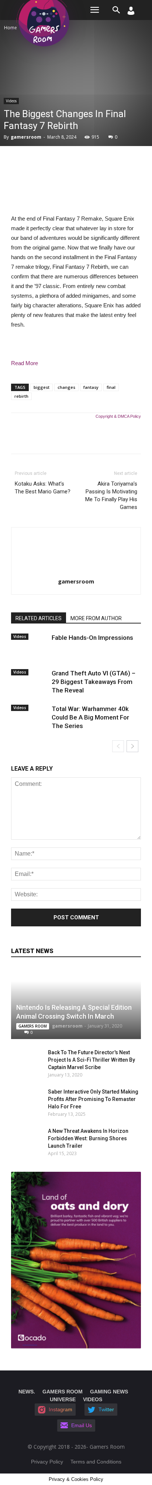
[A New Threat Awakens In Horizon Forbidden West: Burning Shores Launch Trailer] (22, 1138)
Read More (24, 363)
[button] (116, 10)
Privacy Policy (47, 1462)
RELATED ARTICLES (38, 618)
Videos (11, 100)
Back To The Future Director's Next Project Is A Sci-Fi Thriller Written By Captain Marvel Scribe (91, 1059)
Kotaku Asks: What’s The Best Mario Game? (42, 487)
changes (66, 387)
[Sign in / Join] (131, 12)
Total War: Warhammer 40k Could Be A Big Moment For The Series (90, 717)
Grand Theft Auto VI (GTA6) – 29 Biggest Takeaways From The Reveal (93, 681)
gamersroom (26, 137)
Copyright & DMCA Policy (118, 416)
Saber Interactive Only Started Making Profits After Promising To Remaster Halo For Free (93, 1099)
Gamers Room (32, 1026)
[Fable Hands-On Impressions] (29, 644)
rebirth (21, 396)
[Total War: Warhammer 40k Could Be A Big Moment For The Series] (29, 715)
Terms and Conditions (95, 1462)
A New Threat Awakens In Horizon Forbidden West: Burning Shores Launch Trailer (88, 1138)
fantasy (91, 387)
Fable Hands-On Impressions (92, 637)
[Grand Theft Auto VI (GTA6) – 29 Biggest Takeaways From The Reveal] (29, 679)
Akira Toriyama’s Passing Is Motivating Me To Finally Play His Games (111, 495)
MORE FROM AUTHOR (96, 618)
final (111, 387)
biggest (41, 387)
